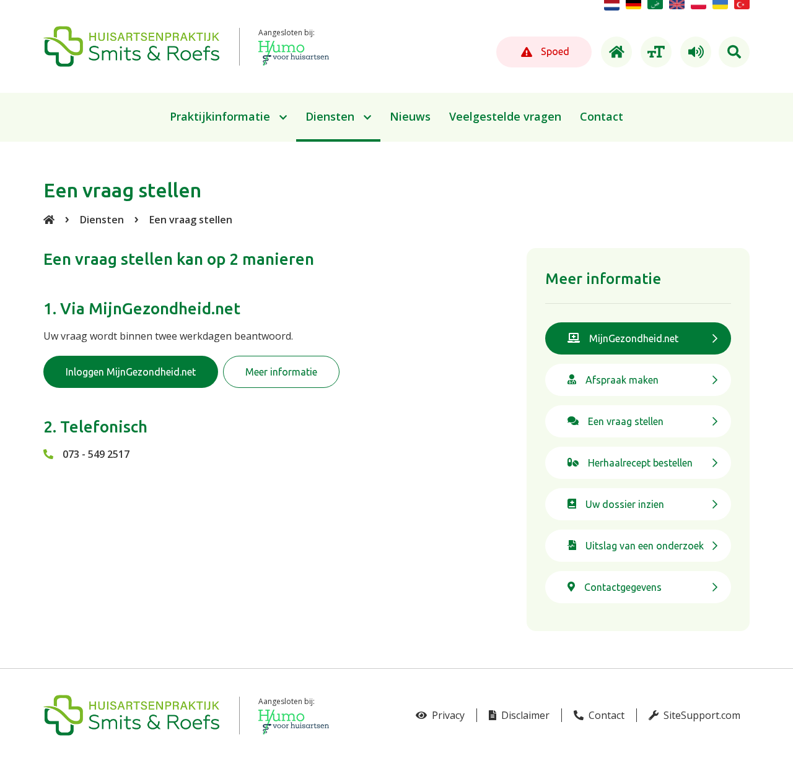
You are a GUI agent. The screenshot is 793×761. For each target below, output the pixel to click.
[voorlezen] (694, 52)
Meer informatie (281, 371)
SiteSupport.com (700, 715)
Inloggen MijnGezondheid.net (131, 371)
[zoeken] (734, 52)
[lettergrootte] (654, 52)
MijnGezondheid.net (633, 338)
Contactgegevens (623, 587)
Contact (605, 715)
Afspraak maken (622, 379)
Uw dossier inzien (624, 504)
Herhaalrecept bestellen (640, 462)
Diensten (102, 219)
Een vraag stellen (190, 219)
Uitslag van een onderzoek (644, 545)
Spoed (553, 51)
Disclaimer (524, 715)
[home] (614, 52)
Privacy (447, 715)
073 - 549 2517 (96, 454)
